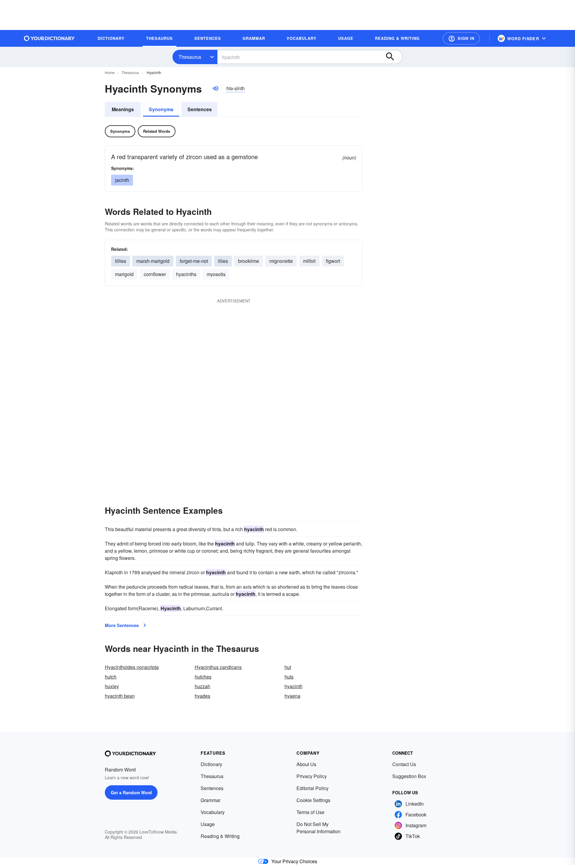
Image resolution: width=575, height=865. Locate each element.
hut (288, 667)
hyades (202, 695)
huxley (112, 686)
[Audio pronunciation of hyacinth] (215, 88)
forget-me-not (194, 260)
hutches (203, 676)
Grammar (210, 800)
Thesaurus (189, 56)
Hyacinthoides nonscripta (132, 667)
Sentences (199, 109)
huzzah (202, 686)
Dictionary (211, 764)
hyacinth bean (120, 695)
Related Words (156, 131)
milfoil (309, 260)
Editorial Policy (312, 788)
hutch (110, 676)
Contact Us (404, 764)
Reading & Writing (220, 836)
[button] (461, 38)
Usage (208, 824)
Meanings (123, 109)
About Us (306, 764)
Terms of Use (310, 812)
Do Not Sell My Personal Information (318, 828)
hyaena (292, 695)
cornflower (155, 274)
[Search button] (393, 57)
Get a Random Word (131, 792)
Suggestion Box (409, 776)
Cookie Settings (313, 800)
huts (289, 676)
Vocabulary (213, 812)
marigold (124, 274)
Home (110, 72)
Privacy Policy (311, 776)
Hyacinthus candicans (218, 667)
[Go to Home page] (49, 38)
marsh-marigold (153, 260)
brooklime (248, 260)
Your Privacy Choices (294, 861)
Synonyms (161, 109)
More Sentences (122, 625)
